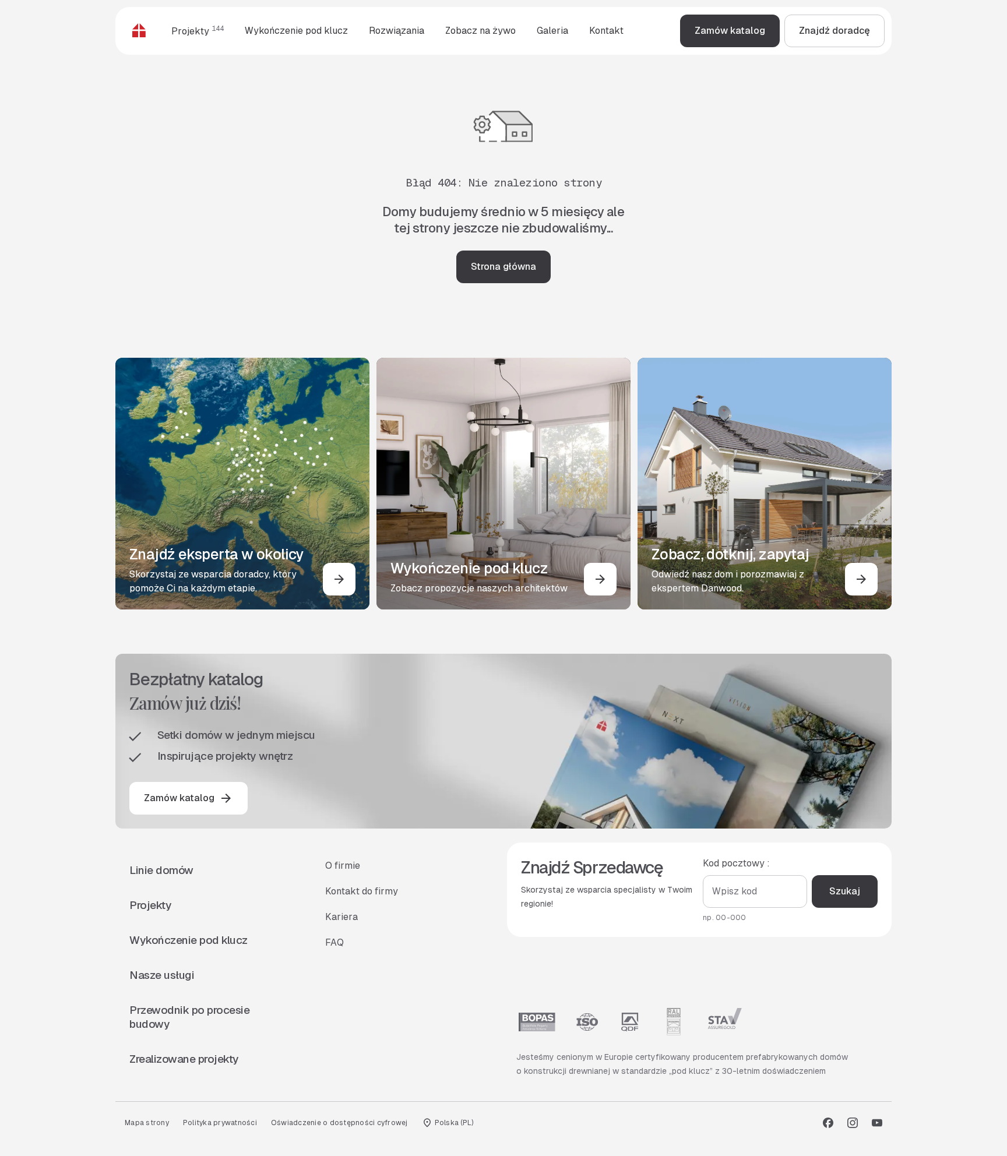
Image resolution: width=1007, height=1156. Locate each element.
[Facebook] (828, 1123)
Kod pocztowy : (736, 863)
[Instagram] (852, 1123)
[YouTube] (877, 1123)
